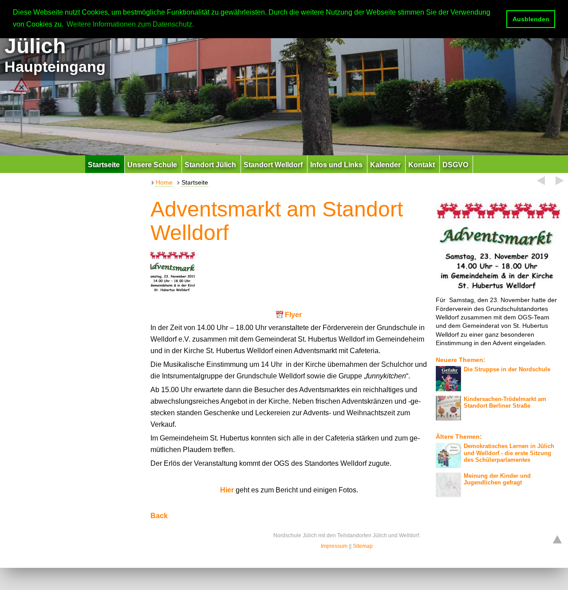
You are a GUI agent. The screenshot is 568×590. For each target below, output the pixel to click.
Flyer (293, 315)
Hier (228, 490)
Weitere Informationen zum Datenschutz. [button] (130, 24)
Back (159, 515)
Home (164, 182)
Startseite (194, 182)
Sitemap (363, 546)
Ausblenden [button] (531, 19)
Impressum (334, 546)
